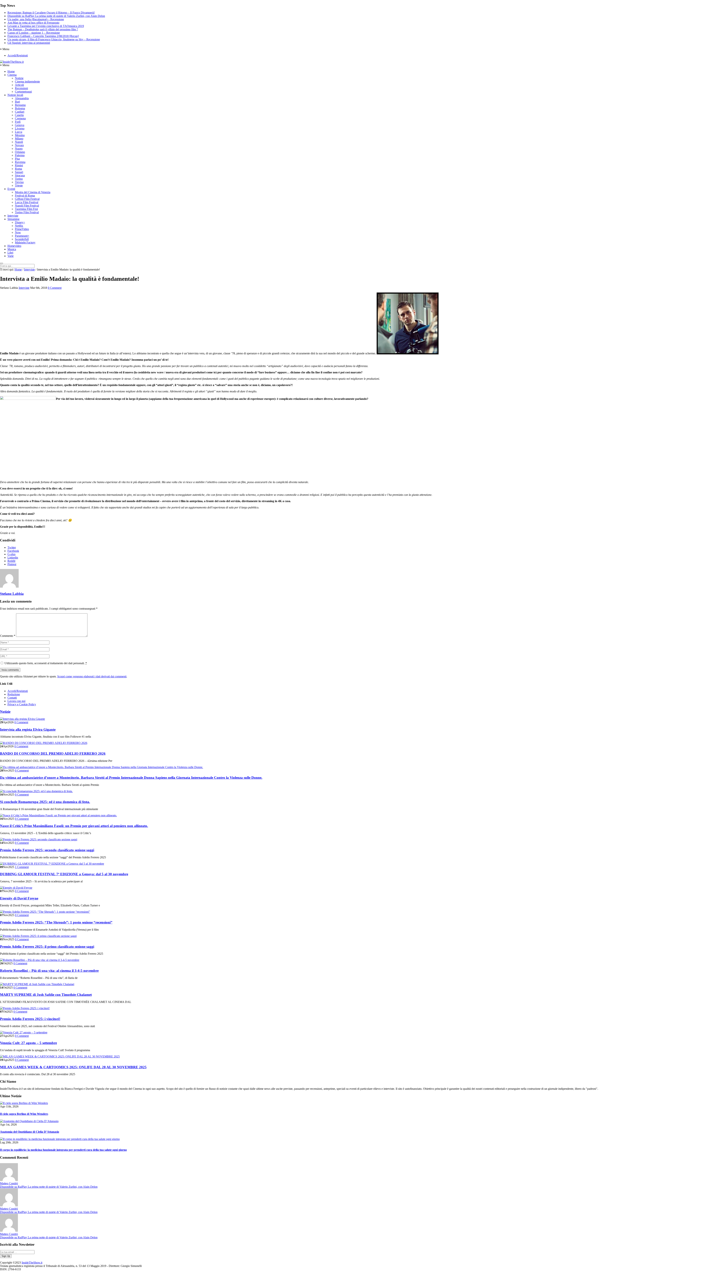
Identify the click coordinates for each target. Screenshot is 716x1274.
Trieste (19, 185)
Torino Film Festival (27, 212)
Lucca (18, 131)
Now (18, 232)
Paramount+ (22, 235)
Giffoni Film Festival (27, 198)
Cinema (12, 74)
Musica (11, 249)
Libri (10, 252)
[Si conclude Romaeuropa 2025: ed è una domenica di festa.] (36, 791)
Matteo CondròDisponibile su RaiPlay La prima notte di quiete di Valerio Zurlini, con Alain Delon (49, 1185)
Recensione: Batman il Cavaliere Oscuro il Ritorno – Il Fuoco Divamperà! (51, 12)
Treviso (19, 182)
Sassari (19, 172)
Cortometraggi (23, 91)
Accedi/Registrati (17, 55)
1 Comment (22, 867)
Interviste (12, 215)
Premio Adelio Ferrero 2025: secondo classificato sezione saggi (47, 850)
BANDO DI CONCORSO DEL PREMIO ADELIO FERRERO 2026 (53, 753)
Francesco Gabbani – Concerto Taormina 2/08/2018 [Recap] (43, 36)
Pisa (17, 158)
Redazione (13, 694)
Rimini (19, 165)
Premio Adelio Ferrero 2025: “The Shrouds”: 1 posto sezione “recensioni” (56, 922)
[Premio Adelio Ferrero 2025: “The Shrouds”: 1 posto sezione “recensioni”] (45, 911)
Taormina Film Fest (26, 209)
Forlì (18, 121)
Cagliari (19, 111)
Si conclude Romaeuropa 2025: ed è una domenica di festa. (45, 802)
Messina (20, 135)
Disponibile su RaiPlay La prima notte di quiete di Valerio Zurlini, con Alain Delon (56, 16)
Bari (17, 101)
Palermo (20, 155)
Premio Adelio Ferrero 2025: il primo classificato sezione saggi (47, 947)
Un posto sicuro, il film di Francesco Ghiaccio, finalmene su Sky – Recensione (53, 39)
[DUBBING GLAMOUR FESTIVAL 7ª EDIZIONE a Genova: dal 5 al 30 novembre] (52, 863)
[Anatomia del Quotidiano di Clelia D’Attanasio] (29, 1121)
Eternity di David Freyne (19, 898)
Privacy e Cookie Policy (21, 704)
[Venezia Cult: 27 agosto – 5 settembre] (23, 1032)
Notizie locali (15, 95)
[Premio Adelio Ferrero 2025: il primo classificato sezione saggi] (38, 936)
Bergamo (20, 105)
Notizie (19, 78)
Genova (19, 125)
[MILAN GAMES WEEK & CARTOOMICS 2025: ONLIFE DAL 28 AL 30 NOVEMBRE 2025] (60, 1056)
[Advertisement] (648, 69)
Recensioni (21, 88)
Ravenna (20, 162)
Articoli (19, 84)
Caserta (19, 115)
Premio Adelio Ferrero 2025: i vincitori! (30, 1019)
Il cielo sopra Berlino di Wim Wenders (24, 1113)
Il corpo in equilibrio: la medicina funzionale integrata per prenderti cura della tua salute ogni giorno (63, 1149)
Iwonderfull (22, 239)
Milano (19, 138)
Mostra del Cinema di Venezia (32, 192)
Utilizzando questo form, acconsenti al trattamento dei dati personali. (45, 663)
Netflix (19, 225)
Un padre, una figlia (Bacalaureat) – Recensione (35, 19)
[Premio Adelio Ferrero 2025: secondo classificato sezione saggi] (38, 839)
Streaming (13, 219)
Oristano (20, 152)
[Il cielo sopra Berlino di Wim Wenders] (24, 1103)
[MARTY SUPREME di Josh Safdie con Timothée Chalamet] (37, 984)
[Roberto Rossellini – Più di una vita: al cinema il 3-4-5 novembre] (39, 960)
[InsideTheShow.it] (12, 61)
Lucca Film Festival (26, 202)
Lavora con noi (16, 701)
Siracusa (20, 175)
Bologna (20, 108)
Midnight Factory (25, 242)
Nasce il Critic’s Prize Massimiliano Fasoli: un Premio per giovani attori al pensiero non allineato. (74, 826)
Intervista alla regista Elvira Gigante (28, 729)
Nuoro (19, 148)
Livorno (19, 128)
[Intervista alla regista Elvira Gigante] (22, 718)
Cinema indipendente (27, 81)
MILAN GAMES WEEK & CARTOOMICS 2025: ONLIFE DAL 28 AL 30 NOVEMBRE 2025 (73, 1067)
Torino (19, 178)
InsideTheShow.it (32, 1262)
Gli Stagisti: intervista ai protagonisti (28, 42)
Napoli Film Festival (27, 205)
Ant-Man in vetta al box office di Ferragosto (33, 22)
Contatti (12, 697)
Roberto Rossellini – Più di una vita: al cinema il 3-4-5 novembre (49, 971)
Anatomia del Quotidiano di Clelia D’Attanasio (29, 1131)
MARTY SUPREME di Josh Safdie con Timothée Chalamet (46, 995)
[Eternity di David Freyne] (16, 887)
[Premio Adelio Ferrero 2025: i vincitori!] (25, 1008)
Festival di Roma (25, 195)
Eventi (11, 188)
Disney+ (20, 222)
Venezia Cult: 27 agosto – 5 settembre (28, 1043)
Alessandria (22, 98)
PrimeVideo (22, 229)
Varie (10, 255)
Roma (18, 168)
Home (11, 71)
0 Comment (55, 287)
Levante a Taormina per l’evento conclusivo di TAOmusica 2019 (45, 26)
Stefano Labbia (12, 594)
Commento (7, 635)
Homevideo (14, 245)
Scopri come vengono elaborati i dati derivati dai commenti (91, 676)
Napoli (19, 141)
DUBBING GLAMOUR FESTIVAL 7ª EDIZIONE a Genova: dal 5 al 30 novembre (64, 874)
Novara (19, 145)
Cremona (20, 118)
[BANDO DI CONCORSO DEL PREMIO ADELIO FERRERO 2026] (43, 743)
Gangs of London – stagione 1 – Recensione (33, 32)
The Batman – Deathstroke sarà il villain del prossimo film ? (42, 29)
